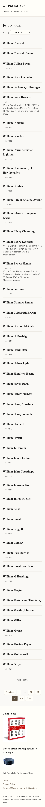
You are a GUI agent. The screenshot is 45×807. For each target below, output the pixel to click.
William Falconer (14, 289)
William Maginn (13, 590)
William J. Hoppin (14, 448)
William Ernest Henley (17, 263)
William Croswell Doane (18, 53)
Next (29, 698)
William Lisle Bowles (16, 552)
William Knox (11, 509)
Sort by (6, 32)
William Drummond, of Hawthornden (17, 170)
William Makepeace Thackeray (22, 600)
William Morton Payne (17, 644)
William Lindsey (13, 542)
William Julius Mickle (17, 498)
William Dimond (13, 123)
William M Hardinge (16, 576)
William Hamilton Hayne (18, 373)
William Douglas (13, 136)
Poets (6, 11)
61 (38, 692)
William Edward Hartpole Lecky (19, 215)
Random (15, 11)
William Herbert (13, 424)
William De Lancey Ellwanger (21, 87)
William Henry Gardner (18, 404)
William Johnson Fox (16, 485)
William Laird (12, 519)
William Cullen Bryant (17, 63)
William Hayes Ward (16, 383)
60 (31, 692)
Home (5, 780)
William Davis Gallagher (18, 77)
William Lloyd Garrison (18, 566)
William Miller (12, 620)
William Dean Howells (17, 97)
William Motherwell (15, 654)
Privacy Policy (9, 784)
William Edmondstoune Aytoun (22, 200)
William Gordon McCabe (19, 326)
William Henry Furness (17, 394)
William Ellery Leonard (18, 241)
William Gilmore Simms (18, 302)
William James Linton (16, 458)
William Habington (15, 350)
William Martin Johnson (18, 610)
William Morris (12, 630)
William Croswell (14, 43)
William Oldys (12, 664)
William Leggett (13, 529)
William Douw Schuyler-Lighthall (18, 152)
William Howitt (12, 438)
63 (21, 698)
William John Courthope (18, 471)
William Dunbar (13, 186)
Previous (10, 692)
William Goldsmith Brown (19, 312)
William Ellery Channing (19, 231)
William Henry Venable (18, 414)
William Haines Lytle (16, 363)
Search (24, 11)
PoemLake (16, 5)
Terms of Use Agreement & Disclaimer (20, 788)
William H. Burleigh (15, 336)
